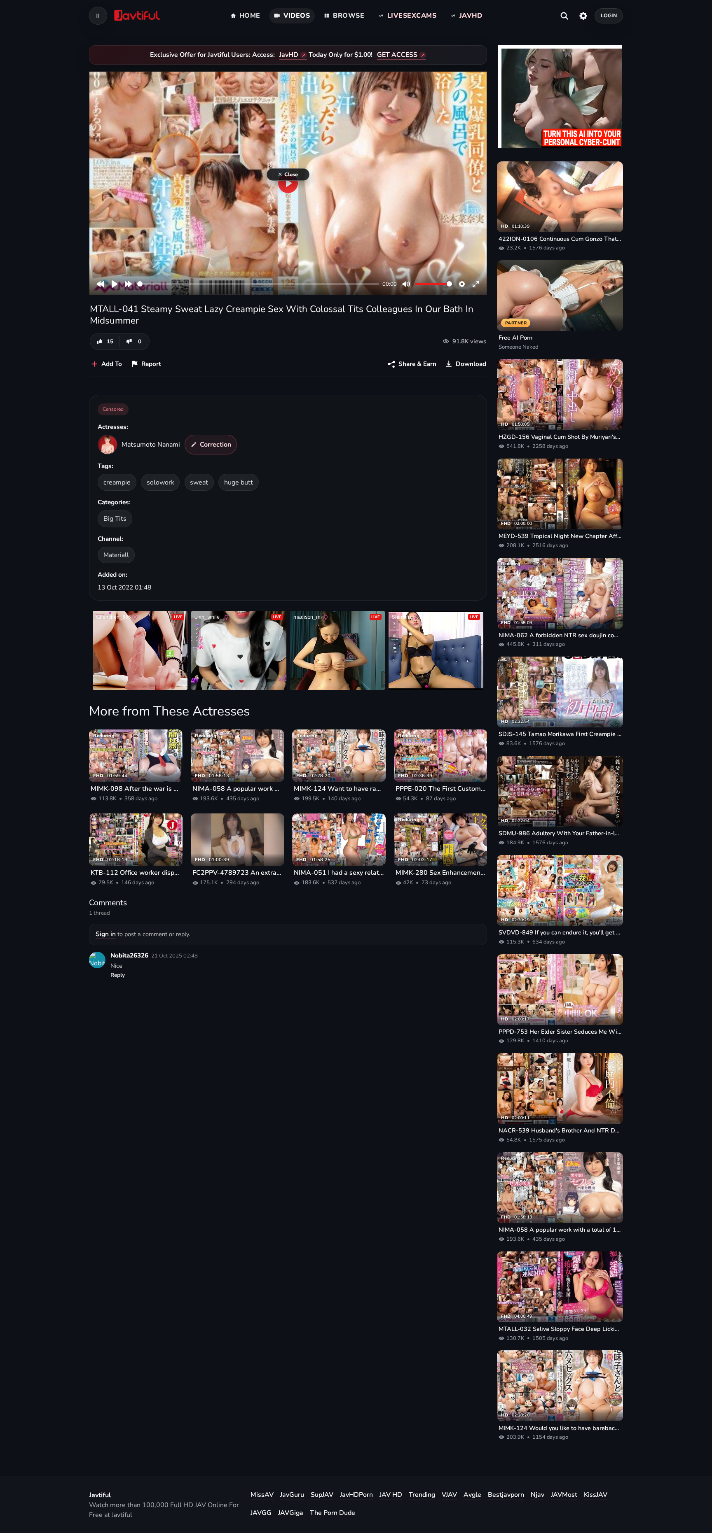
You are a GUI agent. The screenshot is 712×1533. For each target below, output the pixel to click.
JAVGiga (290, 1512)
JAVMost (564, 1494)
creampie (117, 482)
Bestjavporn (506, 1494)
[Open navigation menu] (98, 16)
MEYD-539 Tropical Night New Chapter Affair (560, 536)
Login (609, 15)
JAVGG (261, 1512)
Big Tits (114, 518)
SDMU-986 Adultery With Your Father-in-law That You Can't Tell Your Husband (560, 833)
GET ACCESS (397, 54)
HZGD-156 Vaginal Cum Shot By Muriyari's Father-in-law (560, 437)
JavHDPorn (356, 1494)
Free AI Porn (515, 337)
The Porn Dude (332, 1512)
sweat (199, 482)
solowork (160, 482)
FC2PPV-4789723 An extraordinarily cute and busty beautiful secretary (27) (237, 872)
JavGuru (292, 1494)
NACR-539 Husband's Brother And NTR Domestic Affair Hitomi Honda (560, 1130)
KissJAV (595, 1494)
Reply (117, 975)
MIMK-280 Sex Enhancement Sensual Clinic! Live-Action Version (441, 872)
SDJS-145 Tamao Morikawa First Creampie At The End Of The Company (560, 734)
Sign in (106, 934)
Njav (537, 1494)
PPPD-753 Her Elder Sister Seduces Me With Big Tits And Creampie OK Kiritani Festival (560, 1031)
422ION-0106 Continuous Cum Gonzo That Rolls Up (560, 239)
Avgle (472, 1494)
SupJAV (322, 1494)
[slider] (258, 284)
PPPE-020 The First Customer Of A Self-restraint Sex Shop (441, 788)
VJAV (449, 1494)
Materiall (116, 554)
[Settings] (583, 16)
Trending (422, 1494)
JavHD (288, 54)
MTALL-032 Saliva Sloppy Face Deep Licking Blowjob (560, 1329)
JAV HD (390, 1494)
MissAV (262, 1494)
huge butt (238, 482)
